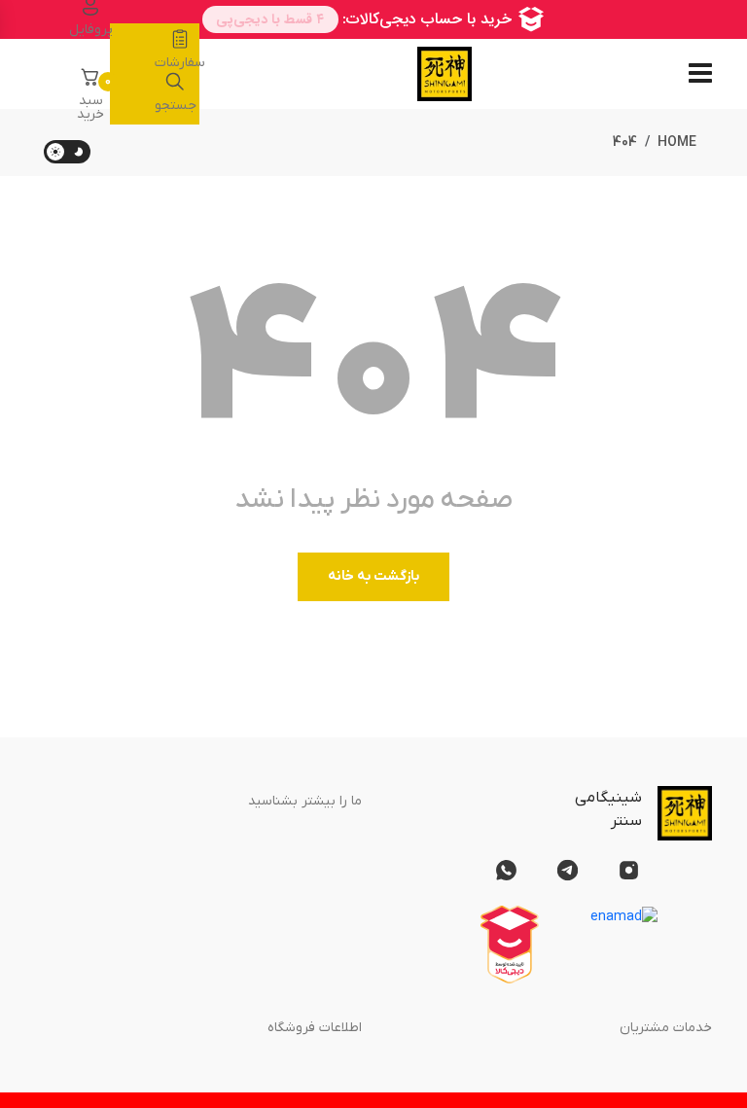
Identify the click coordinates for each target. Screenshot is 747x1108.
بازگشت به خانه (373, 576)
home (677, 142)
